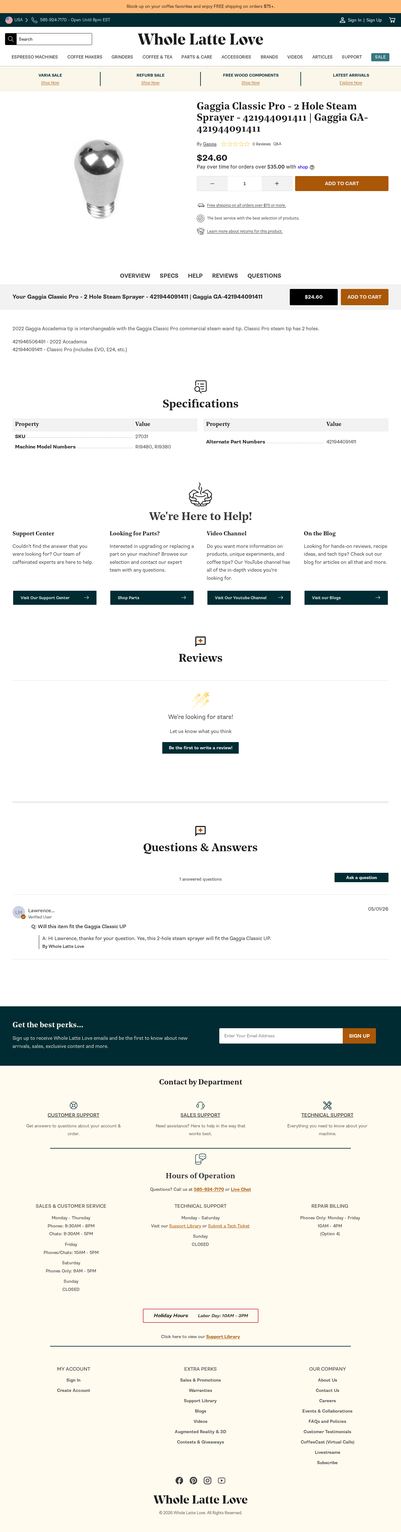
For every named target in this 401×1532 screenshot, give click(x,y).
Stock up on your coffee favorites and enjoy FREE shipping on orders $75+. (201, 6)
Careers (327, 1400)
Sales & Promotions (200, 1380)
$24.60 (314, 297)
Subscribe (327, 1462)
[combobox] (54, 39)
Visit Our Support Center (45, 597)
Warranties (200, 1390)
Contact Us (327, 1390)
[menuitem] (73, 1380)
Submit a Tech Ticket (229, 1226)
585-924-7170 (209, 1189)
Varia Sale (50, 75)
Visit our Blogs (326, 597)
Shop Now (50, 83)
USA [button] (17, 20)
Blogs (200, 1411)
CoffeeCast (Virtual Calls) (327, 1442)
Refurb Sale (150, 75)
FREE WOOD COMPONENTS (251, 75)
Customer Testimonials (327, 1431)
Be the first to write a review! (200, 748)
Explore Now (351, 83)
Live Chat (241, 1189)
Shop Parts (128, 597)
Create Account (73, 1390)
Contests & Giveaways (200, 1442)
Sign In (73, 1380)
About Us (327, 1380)
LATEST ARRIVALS (351, 75)
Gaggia (209, 144)
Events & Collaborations (327, 1411)
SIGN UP (359, 1036)
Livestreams (327, 1452)
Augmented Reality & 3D (200, 1431)
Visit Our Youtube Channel (241, 597)
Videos (200, 1421)
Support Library (185, 1226)
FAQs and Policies (327, 1421)
